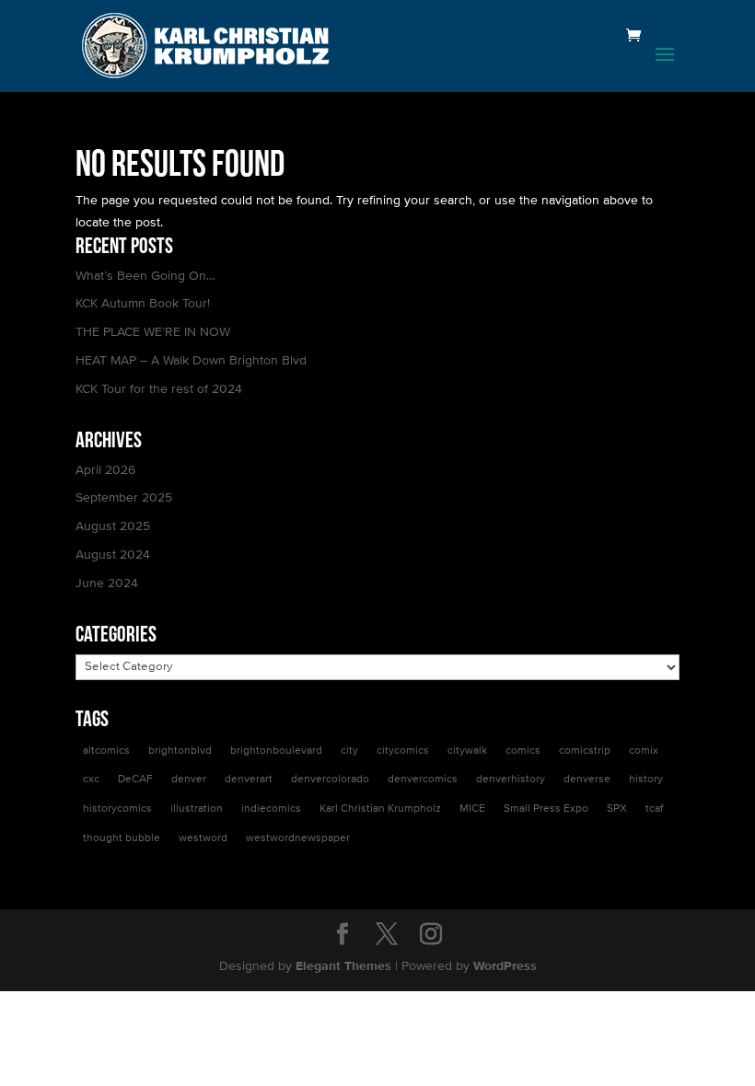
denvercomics (423, 779)
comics (522, 751)
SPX (617, 809)
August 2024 (113, 555)
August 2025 (113, 526)
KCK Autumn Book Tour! (143, 303)
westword (203, 838)
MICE (472, 809)
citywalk (467, 751)
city (349, 751)
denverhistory (510, 779)
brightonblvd (180, 751)
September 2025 (124, 498)
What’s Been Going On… (145, 276)
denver (188, 779)
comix (643, 751)
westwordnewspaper (298, 838)
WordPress (505, 966)
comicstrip (584, 751)
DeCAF (135, 779)
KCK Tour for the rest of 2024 (159, 389)
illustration (196, 809)
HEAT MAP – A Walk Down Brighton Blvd (191, 360)
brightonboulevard (276, 751)
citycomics (403, 751)
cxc (91, 779)
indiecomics (271, 809)
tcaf (654, 809)
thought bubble (121, 838)
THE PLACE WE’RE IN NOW (153, 332)
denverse (586, 779)
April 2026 (105, 470)
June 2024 (107, 583)
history (646, 779)
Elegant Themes (343, 966)
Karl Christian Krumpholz (380, 809)
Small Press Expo (546, 809)
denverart (249, 779)
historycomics (117, 809)
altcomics (106, 751)
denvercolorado (330, 779)
